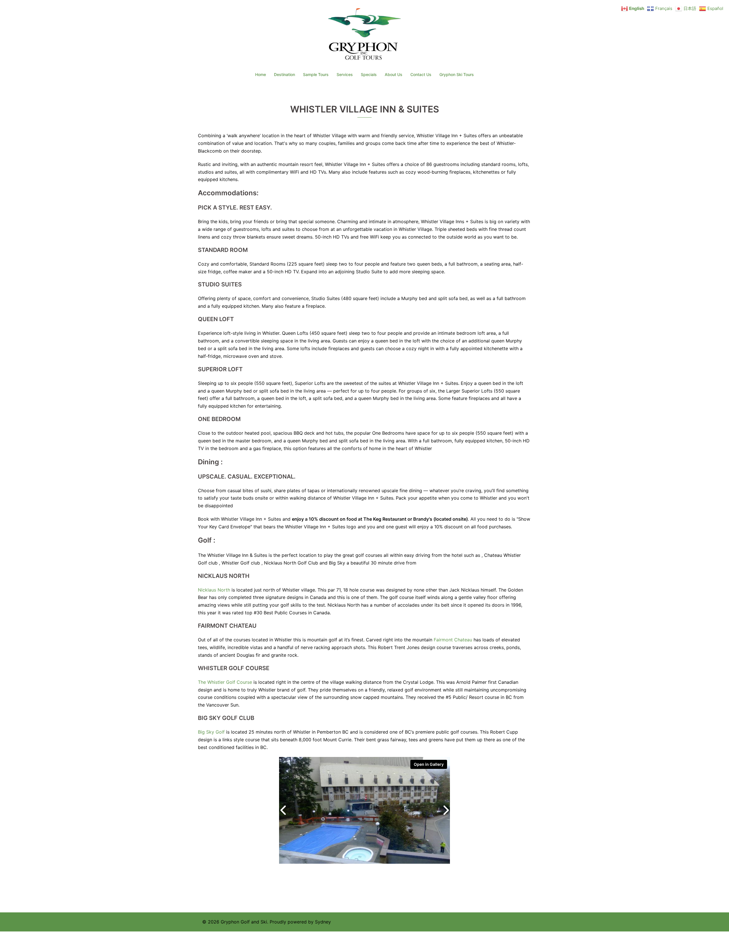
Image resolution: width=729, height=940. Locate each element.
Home (260, 74)
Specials (369, 74)
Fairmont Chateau (453, 640)
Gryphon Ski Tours (456, 74)
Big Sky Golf (211, 732)
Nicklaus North (214, 590)
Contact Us (420, 74)
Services (345, 74)
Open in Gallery (429, 764)
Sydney (323, 922)
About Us (393, 74)
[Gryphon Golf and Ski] (364, 36)
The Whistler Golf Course (225, 682)
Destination (284, 74)
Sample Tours (316, 74)
